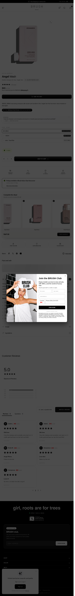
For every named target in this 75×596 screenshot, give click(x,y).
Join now (52, 307)
